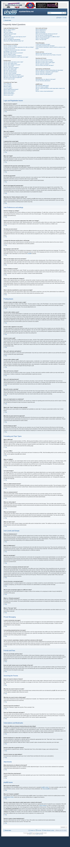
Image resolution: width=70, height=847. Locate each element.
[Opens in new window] (14, 7)
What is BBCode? (7, 83)
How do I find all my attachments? (43, 80)
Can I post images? (8, 88)
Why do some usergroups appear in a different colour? (48, 36)
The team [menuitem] (39, 830)
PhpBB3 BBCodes (39, 834)
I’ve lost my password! (9, 38)
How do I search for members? (42, 63)
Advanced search (65, 13)
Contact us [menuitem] (32, 830)
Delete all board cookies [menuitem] (49, 830)
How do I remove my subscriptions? (44, 74)
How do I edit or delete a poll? (10, 69)
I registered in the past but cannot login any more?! (15, 36)
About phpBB (46, 788)
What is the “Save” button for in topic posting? (14, 76)
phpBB (29, 253)
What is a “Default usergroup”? (42, 38)
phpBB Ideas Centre (9, 797)
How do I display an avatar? (10, 54)
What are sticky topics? (9, 92)
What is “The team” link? (41, 39)
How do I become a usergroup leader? (44, 35)
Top (6, 111)
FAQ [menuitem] (13, 17)
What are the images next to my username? (13, 52)
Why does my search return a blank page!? (45, 62)
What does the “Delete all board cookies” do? (14, 40)
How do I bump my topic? (9, 78)
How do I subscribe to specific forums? (44, 73)
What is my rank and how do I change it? (13, 55)
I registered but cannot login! (10, 33)
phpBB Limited (44, 787)
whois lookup (43, 805)
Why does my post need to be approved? (13, 77)
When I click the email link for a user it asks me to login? (16, 57)
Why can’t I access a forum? (10, 70)
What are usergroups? (41, 32)
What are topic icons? (8, 95)
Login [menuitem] (65, 17)
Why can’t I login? (7, 35)
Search (62, 13)
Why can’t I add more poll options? (11, 67)
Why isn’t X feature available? (42, 87)
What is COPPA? (7, 31)
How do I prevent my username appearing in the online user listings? (19, 47)
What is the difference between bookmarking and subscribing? (49, 70)
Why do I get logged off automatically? (12, 39)
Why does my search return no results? (44, 61)
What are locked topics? (9, 93)
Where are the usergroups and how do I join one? (46, 33)
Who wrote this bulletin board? (42, 85)
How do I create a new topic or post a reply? (13, 61)
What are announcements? (10, 90)
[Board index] (11, 12)
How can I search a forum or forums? (44, 59)
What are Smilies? (8, 86)
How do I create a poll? (9, 66)
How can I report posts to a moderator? (12, 74)
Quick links (7, 17)
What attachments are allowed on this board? (46, 79)
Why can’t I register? (8, 32)
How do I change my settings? (10, 45)
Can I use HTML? (7, 85)
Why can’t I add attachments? (10, 71)
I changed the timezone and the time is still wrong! (15, 50)
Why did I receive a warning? (10, 73)
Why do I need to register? (9, 29)
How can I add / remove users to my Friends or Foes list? (48, 54)
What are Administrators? (41, 29)
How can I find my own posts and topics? (45, 65)
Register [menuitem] (60, 17)
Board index (8, 830)
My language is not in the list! (10, 51)
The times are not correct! (9, 48)
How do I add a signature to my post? (12, 64)
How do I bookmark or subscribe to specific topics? (47, 71)
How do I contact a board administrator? (44, 91)
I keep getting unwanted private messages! (45, 45)
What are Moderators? (41, 31)
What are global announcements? (11, 89)
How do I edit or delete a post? (10, 63)
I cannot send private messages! (43, 44)
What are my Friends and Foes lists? (44, 53)
